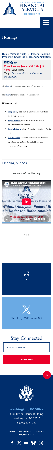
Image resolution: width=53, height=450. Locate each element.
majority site (26, 434)
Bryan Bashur (14, 120)
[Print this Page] (11, 62)
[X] (19, 443)
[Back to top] (47, 375)
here (8, 86)
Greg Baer (12, 111)
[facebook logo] (26, 276)
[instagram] (41, 443)
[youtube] (26, 443)
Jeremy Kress (14, 137)
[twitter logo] (26, 310)
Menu (46, 22)
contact (40, 431)
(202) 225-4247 (27, 422)
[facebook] (12, 443)
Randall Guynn (14, 129)
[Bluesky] (33, 443)
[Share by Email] (15, 62)
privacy (12, 431)
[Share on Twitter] (8, 62)
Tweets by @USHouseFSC (26, 318)
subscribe (27, 359)
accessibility (26, 431)
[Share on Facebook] (5, 62)
